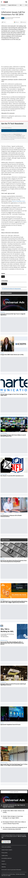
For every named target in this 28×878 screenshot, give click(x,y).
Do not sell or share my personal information (11, 869)
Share (4, 22)
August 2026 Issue (12, 5)
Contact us (4, 864)
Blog (3, 18)
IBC (21, 5)
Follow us (17, 22)
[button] (1, 2)
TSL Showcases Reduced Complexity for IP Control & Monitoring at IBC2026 (15, 828)
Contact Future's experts (7, 849)
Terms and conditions (6, 847)
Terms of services (16, 134)
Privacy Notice (18, 135)
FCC (26, 5)
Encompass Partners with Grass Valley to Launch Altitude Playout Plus (14, 822)
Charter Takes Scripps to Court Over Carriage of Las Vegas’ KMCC (13, 817)
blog (3, 276)
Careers (3, 861)
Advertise (4, 866)
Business (3, 8)
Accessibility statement (7, 858)
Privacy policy (4, 852)
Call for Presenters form (18, 201)
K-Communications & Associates (13, 17)
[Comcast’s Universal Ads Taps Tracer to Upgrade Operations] (14, 801)
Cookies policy (5, 855)
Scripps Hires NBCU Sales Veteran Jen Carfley (13, 811)
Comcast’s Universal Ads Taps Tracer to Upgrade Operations (14, 805)
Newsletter (24, 22)
